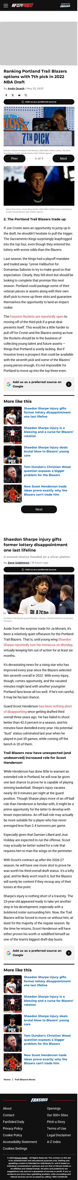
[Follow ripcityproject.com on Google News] (68, 384)
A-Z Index (54, 1142)
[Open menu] (6, 5)
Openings (54, 1108)
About (7, 1108)
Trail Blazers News (25, 1079)
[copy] (25, 95)
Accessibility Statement (20, 1142)
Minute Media (20, 1158)
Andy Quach (16, 88)
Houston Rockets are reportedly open (36, 316)
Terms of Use (56, 1128)
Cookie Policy (12, 1135)
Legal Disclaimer (59, 1135)
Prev (14, 158)
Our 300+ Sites (57, 1115)
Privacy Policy (13, 1128)
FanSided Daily (13, 1122)
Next (63, 158)
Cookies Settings (15, 1148)
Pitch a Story (56, 1122)
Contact (8, 1115)
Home (7, 1079)
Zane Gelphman (18, 562)
